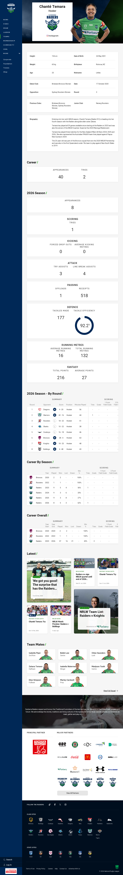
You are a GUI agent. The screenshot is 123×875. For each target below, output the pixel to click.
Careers (50, 869)
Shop (5, 72)
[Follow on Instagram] (65, 804)
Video (6, 24)
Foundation (7, 64)
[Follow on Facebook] (55, 804)
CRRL (5, 49)
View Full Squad (110, 691)
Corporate (7, 59)
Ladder (6, 32)
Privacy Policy (40, 869)
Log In (9, 865)
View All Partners (72, 793)
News (5, 20)
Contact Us (63, 869)
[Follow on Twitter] (60, 804)
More (5, 53)
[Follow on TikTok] (50, 804)
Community (8, 45)
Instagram (53, 35)
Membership (9, 41)
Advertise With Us (74, 869)
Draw (5, 28)
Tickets (6, 68)
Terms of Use (30, 869)
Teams (6, 36)
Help (56, 869)
